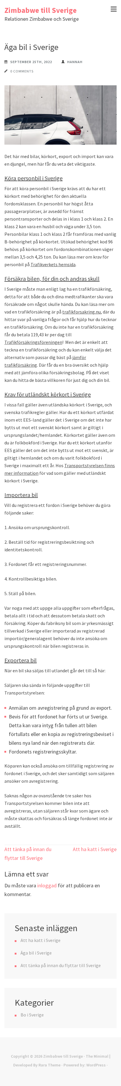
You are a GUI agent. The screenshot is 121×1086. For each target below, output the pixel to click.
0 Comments (21, 71)
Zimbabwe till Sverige (40, 10)
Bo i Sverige (32, 1015)
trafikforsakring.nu (81, 312)
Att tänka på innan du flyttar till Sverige (61, 965)
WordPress (96, 1065)
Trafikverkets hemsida (53, 264)
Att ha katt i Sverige (95, 849)
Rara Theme (49, 1065)
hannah (75, 62)
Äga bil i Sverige (36, 953)
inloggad (47, 885)
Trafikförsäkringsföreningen (33, 342)
